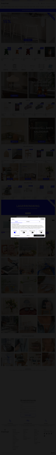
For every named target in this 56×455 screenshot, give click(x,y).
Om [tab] (39, 221)
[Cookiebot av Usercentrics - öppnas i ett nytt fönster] (41, 219)
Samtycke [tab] (16, 221)
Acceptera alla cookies (39, 235)
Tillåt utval (28, 235)
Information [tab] (28, 221)
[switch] (24, 232)
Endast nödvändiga (17, 235)
